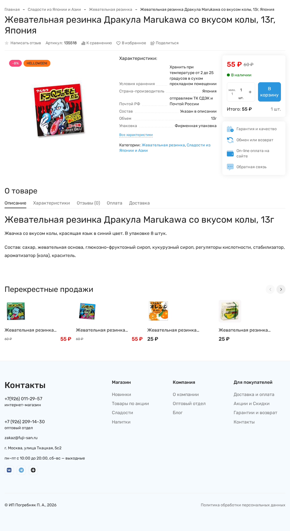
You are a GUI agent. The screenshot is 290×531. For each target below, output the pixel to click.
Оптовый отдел (189, 403)
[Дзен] (33, 470)
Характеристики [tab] (51, 203)
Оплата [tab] (114, 203)
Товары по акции (130, 403)
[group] (59, 110)
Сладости (122, 412)
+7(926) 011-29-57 (23, 398)
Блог (178, 412)
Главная (12, 9)
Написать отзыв (25, 43)
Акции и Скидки (252, 403)
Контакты (244, 422)
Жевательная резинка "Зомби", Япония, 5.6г (100, 330)
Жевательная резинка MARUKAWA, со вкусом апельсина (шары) (172, 330)
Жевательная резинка (110, 9)
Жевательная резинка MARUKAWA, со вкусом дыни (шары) (250, 330)
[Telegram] (21, 470)
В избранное (134, 43)
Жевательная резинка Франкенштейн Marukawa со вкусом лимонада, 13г (36, 330)
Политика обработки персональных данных (243, 505)
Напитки (121, 422)
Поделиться (167, 43)
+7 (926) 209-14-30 (25, 421)
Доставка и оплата (254, 394)
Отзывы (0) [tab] (88, 203)
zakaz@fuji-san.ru (21, 437)
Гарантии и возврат (255, 412)
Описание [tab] (15, 203)
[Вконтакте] (9, 470)
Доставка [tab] (139, 203)
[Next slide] (280, 289)
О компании (186, 394)
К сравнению (99, 43)
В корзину (269, 92)
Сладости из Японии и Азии (54, 9)
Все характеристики (136, 135)
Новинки (121, 394)
